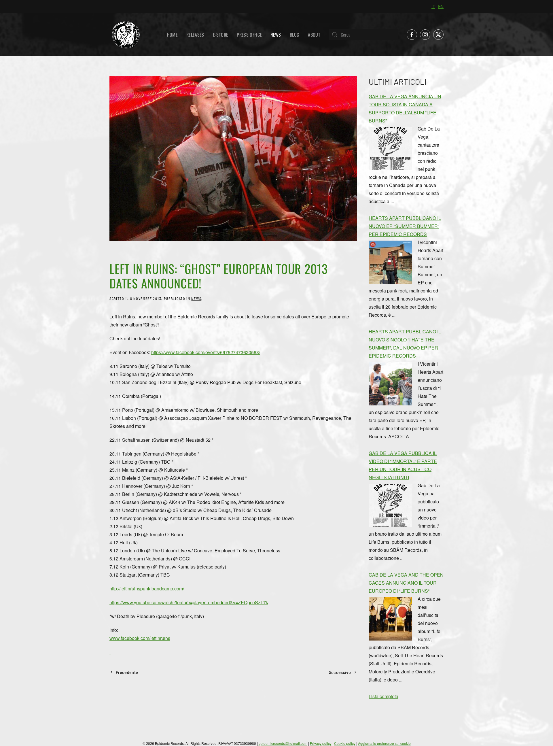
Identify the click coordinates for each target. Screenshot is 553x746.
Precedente (127, 672)
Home (172, 34)
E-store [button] (220, 34)
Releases (195, 34)
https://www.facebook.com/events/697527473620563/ (205, 352)
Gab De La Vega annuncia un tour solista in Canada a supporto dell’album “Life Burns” (405, 108)
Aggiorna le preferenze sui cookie (384, 743)
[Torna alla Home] (125, 34)
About (314, 34)
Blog (294, 34)
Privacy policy (321, 743)
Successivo (340, 672)
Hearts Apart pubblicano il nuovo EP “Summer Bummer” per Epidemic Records (405, 226)
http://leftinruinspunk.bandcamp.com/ (146, 588)
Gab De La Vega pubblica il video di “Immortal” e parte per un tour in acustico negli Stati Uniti (403, 465)
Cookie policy (344, 743)
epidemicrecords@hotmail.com (283, 743)
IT (433, 6)
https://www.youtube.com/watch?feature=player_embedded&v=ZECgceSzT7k (188, 602)
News (275, 34)
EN (441, 6)
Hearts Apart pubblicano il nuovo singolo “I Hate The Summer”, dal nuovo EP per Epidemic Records (405, 343)
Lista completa (383, 696)
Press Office (249, 34)
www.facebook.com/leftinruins (139, 638)
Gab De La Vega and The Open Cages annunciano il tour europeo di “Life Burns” (406, 582)
